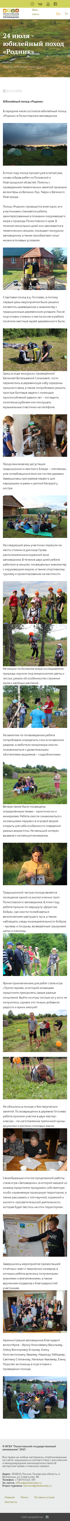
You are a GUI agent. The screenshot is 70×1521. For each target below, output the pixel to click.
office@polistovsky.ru (29, 1482)
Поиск (24, 1497)
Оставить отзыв (44, 1497)
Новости (20, 62)
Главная (10, 1497)
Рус (58, 13)
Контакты (11, 1502)
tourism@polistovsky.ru (37, 1485)
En (66, 13)
